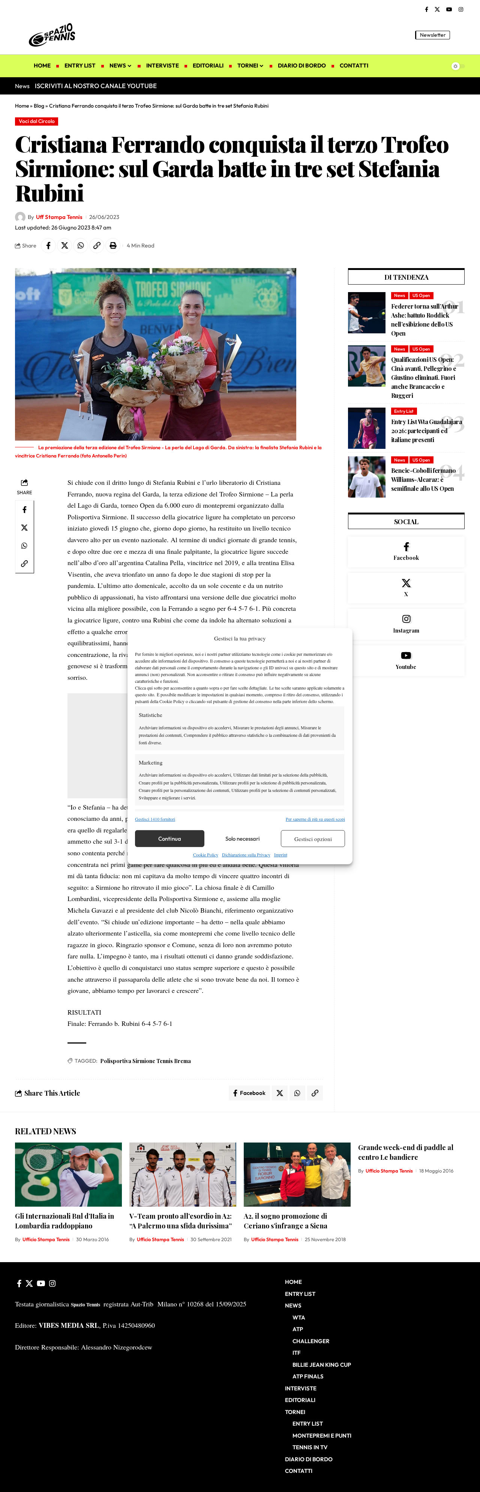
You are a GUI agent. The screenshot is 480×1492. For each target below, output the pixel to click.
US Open (421, 295)
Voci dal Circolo (37, 121)
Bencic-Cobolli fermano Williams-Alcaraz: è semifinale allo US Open (423, 479)
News (399, 295)
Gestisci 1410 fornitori (155, 819)
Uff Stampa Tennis (59, 216)
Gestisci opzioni (313, 839)
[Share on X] (64, 245)
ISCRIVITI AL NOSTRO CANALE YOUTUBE (96, 86)
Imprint (280, 855)
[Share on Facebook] (48, 245)
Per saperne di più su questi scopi (315, 819)
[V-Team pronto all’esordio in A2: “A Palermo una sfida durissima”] (182, 1175)
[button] (459, 35)
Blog (39, 105)
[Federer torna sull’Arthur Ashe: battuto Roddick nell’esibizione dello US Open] (367, 312)
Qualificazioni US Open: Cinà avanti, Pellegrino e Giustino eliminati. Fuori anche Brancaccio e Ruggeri (423, 377)
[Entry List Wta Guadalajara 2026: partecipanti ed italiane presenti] (367, 428)
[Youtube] (406, 660)
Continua (169, 838)
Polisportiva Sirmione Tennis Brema (145, 1061)
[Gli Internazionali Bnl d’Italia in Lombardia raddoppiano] (68, 1175)
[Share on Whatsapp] (80, 245)
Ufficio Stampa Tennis (46, 1239)
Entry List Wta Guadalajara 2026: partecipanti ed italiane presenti (426, 431)
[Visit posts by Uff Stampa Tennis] (20, 217)
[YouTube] (449, 9)
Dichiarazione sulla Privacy (246, 855)
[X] (437, 9)
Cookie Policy (205, 855)
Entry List (404, 411)
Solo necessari (242, 838)
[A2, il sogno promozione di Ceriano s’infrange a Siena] (297, 1175)
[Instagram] (461, 9)
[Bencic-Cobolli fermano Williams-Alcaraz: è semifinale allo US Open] (367, 477)
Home (22, 105)
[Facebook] (426, 9)
